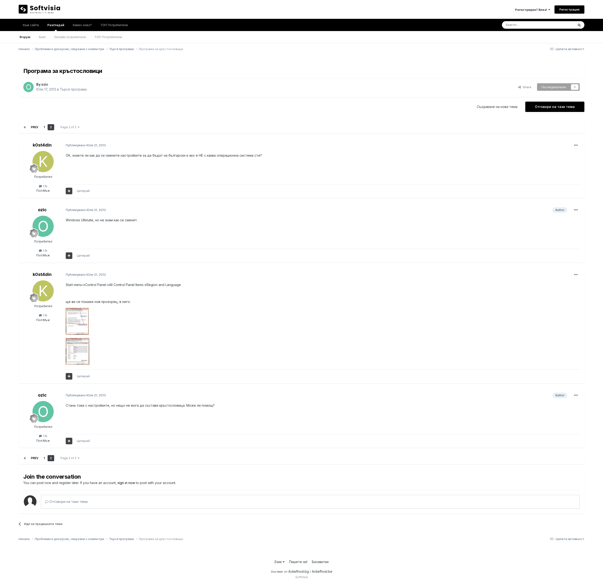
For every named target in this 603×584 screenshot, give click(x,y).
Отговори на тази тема (555, 107)
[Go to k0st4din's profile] (43, 161)
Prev (34, 127)
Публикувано (86, 145)
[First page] (24, 127)
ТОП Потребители (108, 37)
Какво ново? (82, 25)
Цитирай (83, 191)
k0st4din (42, 145)
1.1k (44, 186)
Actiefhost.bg (298, 571)
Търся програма (73, 89)
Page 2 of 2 (69, 127)
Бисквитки (320, 562)
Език (279, 562)
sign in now (126, 483)
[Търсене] (579, 25)
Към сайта (31, 25)
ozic (44, 84)
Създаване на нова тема (497, 107)
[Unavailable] (77, 321)
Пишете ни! (298, 562)
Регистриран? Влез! (531, 10)
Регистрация (569, 9)
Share (526, 87)
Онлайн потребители (70, 37)
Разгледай (55, 25)
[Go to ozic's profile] (28, 87)
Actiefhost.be (322, 571)
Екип (42, 37)
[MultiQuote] (69, 191)
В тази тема (560, 25)
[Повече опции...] (576, 145)
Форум (24, 37)
